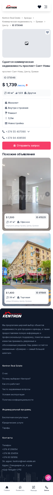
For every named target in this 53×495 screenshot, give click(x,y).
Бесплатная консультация (15, 417)
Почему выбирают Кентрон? (16, 378)
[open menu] (45, 7)
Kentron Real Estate (11, 18)
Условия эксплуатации (13, 394)
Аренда (28, 18)
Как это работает (11, 384)
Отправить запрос (28, 145)
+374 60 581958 (10, 457)
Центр (5, 25)
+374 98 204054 (10, 453)
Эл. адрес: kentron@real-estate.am (18, 461)
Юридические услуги (12, 422)
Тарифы (6, 428)
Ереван (39, 21)
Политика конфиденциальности (17, 400)
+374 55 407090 (16, 131)
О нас (5, 373)
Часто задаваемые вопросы (16, 389)
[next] (47, 194)
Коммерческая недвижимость (17, 21)
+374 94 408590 (16, 137)
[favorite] (47, 32)
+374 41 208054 (10, 449)
